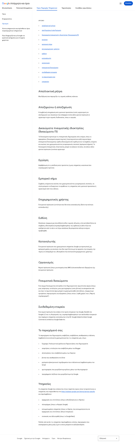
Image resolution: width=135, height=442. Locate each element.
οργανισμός (46, 63)
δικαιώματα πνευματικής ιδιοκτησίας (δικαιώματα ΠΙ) (60, 35)
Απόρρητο (46, 438)
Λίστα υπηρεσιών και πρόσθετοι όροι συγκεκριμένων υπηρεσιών (16, 30)
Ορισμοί (5, 24)
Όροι (4, 14)
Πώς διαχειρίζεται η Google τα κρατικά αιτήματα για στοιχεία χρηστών (13, 38)
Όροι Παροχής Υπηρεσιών (47, 8)
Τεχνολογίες (66, 8)
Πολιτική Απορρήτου (24, 8)
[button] (120, 3)
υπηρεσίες (45, 81)
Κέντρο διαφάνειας (64, 438)
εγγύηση (45, 40)
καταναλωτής (46, 58)
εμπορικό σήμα (47, 44)
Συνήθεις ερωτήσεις (83, 8)
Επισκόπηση (7, 8)
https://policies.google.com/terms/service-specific (78, 391)
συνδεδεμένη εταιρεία (49, 72)
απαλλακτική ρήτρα (48, 26)
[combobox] (108, 438)
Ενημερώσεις (7, 19)
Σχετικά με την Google (32, 438)
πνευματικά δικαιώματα (50, 68)
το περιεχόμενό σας (48, 77)
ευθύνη (44, 54)
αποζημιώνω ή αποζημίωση (51, 30)
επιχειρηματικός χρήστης (51, 49)
